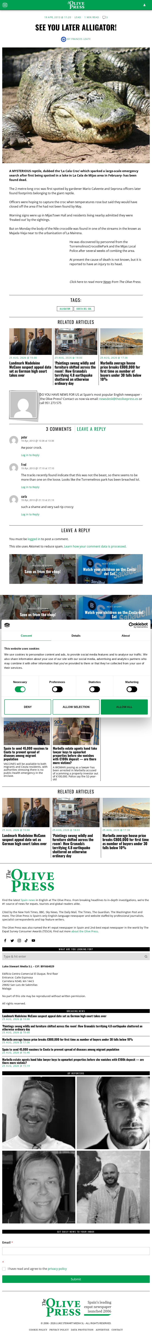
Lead (78, 17)
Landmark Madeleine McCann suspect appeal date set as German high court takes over (30, 369)
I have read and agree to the (37, 1269)
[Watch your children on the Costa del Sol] (109, 569)
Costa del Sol (84, 308)
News (107, 282)
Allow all (124, 706)
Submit (76, 1279)
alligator (65, 308)
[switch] (57, 689)
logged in (34, 539)
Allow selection (76, 706)
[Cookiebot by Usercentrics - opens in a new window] (131, 625)
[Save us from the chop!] (42, 569)
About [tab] (126, 635)
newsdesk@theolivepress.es (118, 399)
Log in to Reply (30, 455)
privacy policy (57, 1269)
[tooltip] (5, 941)
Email (7, 1242)
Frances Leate (81, 39)
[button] (146, 956)
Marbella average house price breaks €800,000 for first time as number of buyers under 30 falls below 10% (120, 371)
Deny (28, 706)
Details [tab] (76, 635)
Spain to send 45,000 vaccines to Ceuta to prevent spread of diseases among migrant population (26, 754)
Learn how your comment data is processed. (95, 546)
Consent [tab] (26, 635)
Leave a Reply (91, 428)
